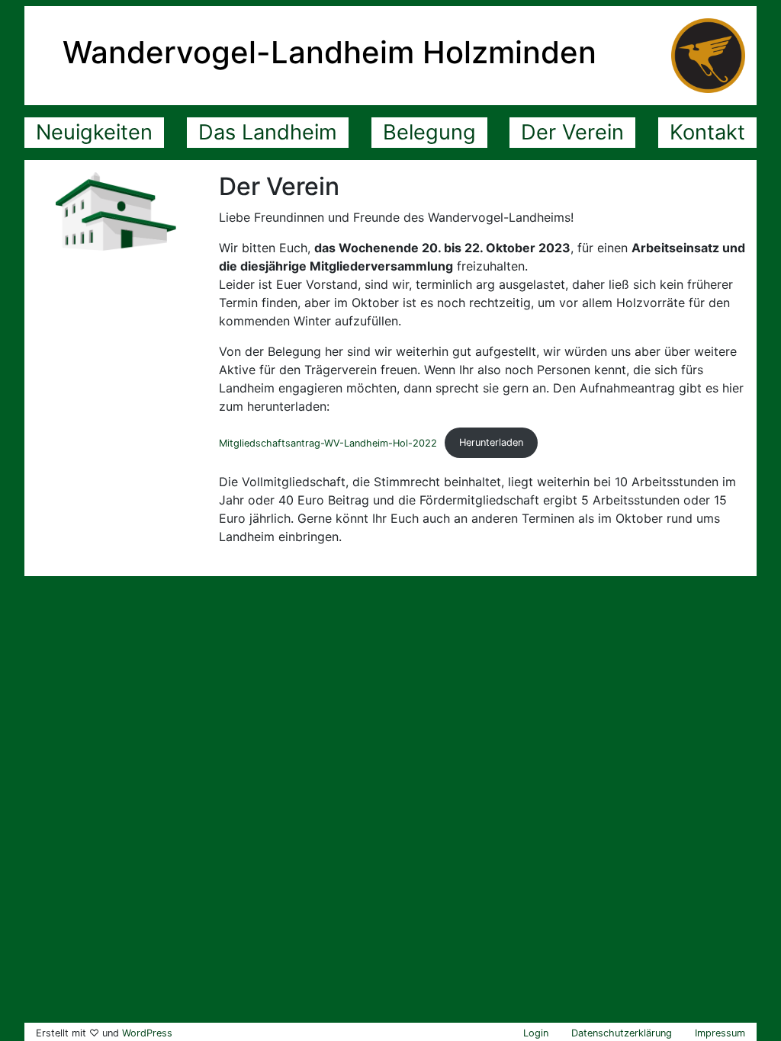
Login (535, 1033)
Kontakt (707, 132)
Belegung (429, 132)
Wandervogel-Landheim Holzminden (329, 52)
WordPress (147, 1033)
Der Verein (572, 132)
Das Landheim (267, 132)
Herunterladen (491, 442)
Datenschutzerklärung (621, 1033)
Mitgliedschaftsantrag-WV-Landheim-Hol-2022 (328, 442)
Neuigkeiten (94, 132)
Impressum (720, 1033)
